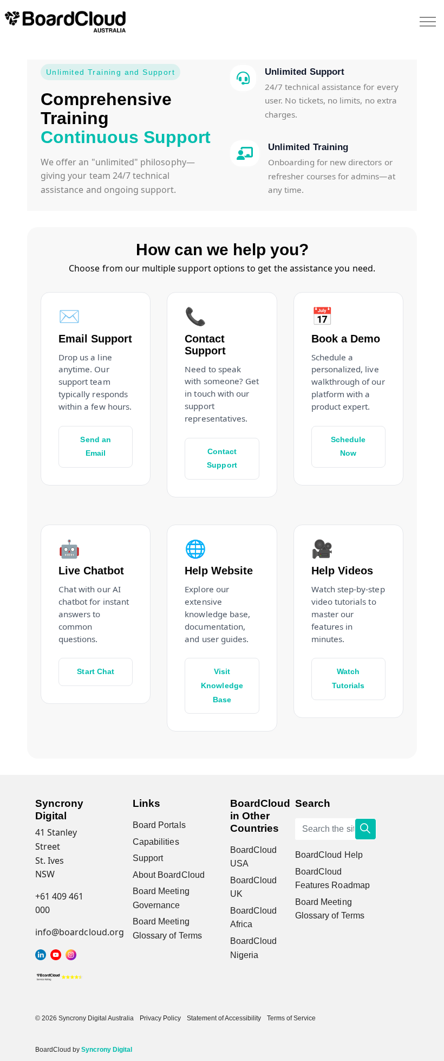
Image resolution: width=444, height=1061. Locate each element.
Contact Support (222, 458)
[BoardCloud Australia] (65, 21)
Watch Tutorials (348, 678)
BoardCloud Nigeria (253, 948)
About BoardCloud (169, 874)
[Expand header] (428, 21)
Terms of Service (291, 1018)
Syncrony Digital (106, 1049)
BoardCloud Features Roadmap (332, 878)
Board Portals (159, 825)
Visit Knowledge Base (222, 685)
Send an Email (95, 446)
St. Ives (49, 860)
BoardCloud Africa (253, 917)
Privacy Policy (160, 1018)
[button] (365, 829)
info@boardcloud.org (79, 932)
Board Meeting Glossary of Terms (167, 928)
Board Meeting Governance (161, 898)
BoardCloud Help (329, 854)
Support (148, 858)
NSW (45, 874)
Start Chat (95, 671)
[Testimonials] (59, 976)
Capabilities (156, 841)
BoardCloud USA (253, 857)
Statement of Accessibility (224, 1018)
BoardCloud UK (253, 887)
